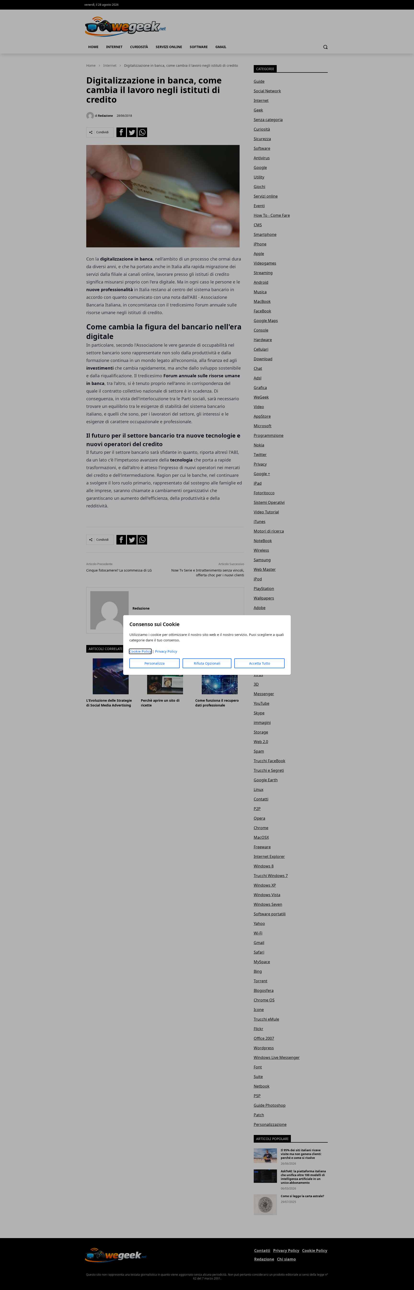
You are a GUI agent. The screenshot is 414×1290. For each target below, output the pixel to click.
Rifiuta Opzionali (207, 663)
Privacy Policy (166, 651)
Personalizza (154, 663)
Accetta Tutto (259, 663)
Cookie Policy (140, 651)
